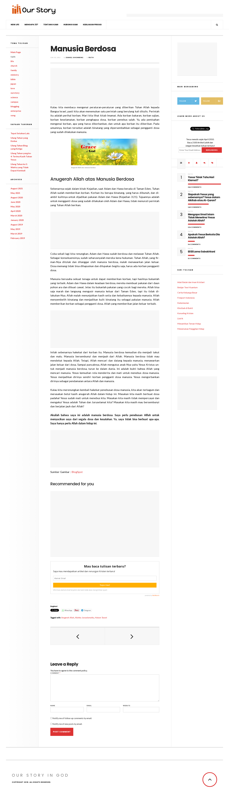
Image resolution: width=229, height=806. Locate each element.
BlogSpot (77, 471)
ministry (15, 74)
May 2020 (15, 206)
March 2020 (16, 215)
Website (126, 705)
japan (13, 83)
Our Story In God (40, 775)
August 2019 (17, 224)
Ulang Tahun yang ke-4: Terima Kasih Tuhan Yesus (21, 156)
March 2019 (16, 233)
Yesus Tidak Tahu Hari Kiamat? (201, 179)
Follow (182, 101)
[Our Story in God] (34, 9)
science (14, 97)
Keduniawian (183, 303)
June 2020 (15, 202)
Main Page (16, 52)
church (14, 65)
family (14, 70)
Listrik (180, 318)
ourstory (15, 93)
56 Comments (194, 244)
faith (13, 56)
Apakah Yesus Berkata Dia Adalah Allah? (204, 236)
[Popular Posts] (181, 163)
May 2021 (15, 193)
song (13, 115)
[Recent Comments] (205, 163)
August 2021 (17, 188)
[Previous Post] (77, 636)
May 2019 (15, 229)
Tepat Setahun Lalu (20, 133)
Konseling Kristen (185, 313)
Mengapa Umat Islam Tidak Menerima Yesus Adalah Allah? (201, 217)
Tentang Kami (50, 24)
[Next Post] (132, 636)
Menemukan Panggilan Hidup (190, 328)
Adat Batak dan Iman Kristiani (190, 282)
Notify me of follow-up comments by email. (72, 718)
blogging (15, 106)
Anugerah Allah (67, 617)
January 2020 (17, 220)
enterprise (16, 111)
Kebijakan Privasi (92, 24)
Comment (55, 673)
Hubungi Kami (70, 24)
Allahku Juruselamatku (84, 617)
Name (52, 705)
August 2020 (17, 197)
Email (89, 705)
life (12, 61)
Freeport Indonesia (186, 297)
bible (13, 79)
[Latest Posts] (197, 163)
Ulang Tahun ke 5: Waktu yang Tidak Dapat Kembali (19, 167)
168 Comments (194, 207)
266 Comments (194, 187)
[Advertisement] (175, 10)
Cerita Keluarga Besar (187, 292)
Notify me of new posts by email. (67, 724)
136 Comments (194, 227)
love (13, 88)
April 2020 (16, 211)
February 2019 (18, 238)
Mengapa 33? (31, 24)
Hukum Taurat (101, 617)
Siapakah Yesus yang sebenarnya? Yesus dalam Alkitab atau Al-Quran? (204, 197)
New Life (15, 24)
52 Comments (194, 258)
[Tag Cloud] (213, 163)
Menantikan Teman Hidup (189, 323)
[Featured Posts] (189, 163)
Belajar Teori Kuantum (187, 287)
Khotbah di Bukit (185, 308)
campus (14, 102)
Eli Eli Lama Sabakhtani (201, 251)
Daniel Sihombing (74, 57)
